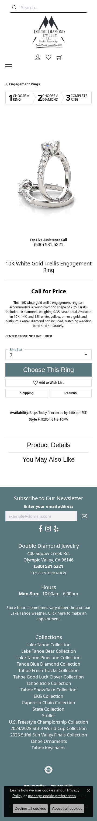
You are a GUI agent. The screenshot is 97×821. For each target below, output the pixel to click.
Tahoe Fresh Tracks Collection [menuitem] (48, 670)
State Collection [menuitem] (48, 709)
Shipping (26, 393)
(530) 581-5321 (48, 244)
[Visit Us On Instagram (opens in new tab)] (48, 529)
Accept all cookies (67, 808)
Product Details (48, 444)
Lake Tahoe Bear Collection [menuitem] (48, 651)
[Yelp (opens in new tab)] (56, 529)
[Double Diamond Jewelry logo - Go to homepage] (48, 32)
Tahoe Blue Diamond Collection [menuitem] (48, 664)
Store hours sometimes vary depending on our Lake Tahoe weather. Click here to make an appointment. (48, 613)
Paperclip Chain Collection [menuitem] (48, 703)
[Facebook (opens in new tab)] (41, 529)
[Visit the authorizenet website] (49, 770)
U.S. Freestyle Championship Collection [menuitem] (48, 722)
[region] (48, 175)
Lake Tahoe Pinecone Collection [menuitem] (48, 658)
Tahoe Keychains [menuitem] (48, 748)
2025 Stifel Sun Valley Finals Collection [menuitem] (48, 735)
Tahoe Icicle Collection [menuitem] (48, 683)
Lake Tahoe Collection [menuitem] (48, 645)
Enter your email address (48, 506)
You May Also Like (48, 459)
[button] (37, 58)
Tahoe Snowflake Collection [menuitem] (48, 690)
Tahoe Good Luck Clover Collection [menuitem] (48, 677)
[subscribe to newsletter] (84, 516)
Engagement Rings (24, 84)
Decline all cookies (30, 808)
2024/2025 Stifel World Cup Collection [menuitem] (49, 728)
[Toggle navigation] (11, 66)
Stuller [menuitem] (48, 715)
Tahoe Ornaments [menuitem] (48, 741)
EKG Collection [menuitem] (48, 696)
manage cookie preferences (52, 796)
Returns (70, 393)
